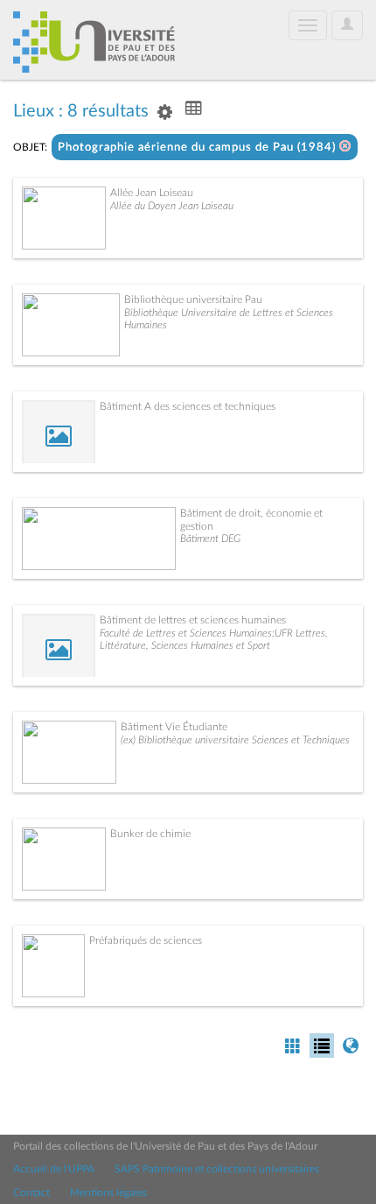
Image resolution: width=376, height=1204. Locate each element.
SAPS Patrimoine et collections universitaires (217, 1169)
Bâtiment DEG (210, 538)
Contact (31, 1192)
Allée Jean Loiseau (151, 192)
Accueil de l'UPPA (53, 1169)
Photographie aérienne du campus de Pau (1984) (198, 147)
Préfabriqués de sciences (145, 940)
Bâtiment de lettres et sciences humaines (193, 620)
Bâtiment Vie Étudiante (174, 727)
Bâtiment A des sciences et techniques (187, 406)
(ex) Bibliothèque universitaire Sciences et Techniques (235, 740)
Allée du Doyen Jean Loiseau (171, 206)
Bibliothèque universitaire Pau (193, 299)
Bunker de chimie (150, 833)
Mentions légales (108, 1192)
